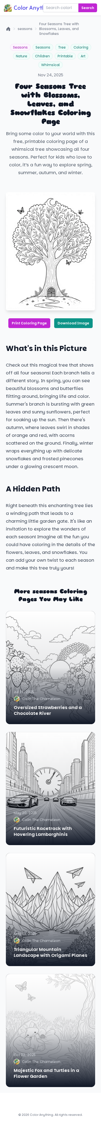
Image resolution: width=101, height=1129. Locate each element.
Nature (21, 56)
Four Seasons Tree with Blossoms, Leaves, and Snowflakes (59, 28)
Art (83, 56)
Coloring (81, 47)
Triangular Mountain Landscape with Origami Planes (50, 952)
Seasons (20, 47)
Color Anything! (34, 7)
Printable (65, 56)
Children (42, 56)
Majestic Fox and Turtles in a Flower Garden (46, 1073)
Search (87, 7)
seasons (25, 28)
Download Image (73, 323)
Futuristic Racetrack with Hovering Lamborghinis (43, 831)
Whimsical (50, 64)
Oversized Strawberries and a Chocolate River (48, 710)
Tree (62, 47)
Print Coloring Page (29, 323)
